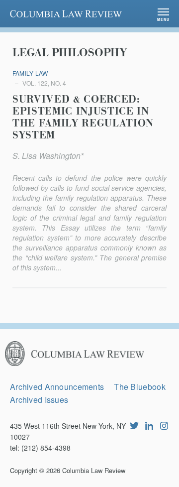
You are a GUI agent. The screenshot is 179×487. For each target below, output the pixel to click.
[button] (163, 13)
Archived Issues (39, 399)
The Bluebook (139, 386)
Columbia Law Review (93, 470)
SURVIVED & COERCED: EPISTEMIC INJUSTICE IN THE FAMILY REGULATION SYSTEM (83, 117)
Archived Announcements (57, 386)
